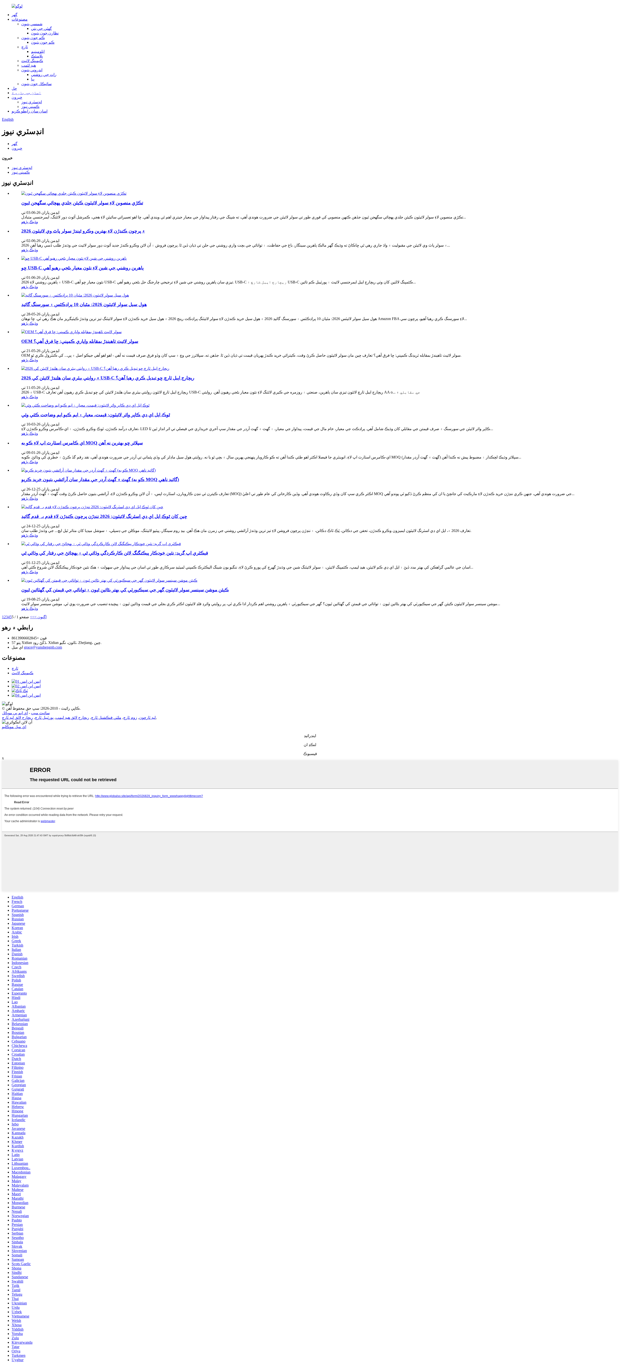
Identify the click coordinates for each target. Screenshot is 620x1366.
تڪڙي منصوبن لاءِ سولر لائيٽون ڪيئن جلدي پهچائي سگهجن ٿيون (82, 202)
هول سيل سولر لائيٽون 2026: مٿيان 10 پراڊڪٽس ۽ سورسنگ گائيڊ (84, 304)
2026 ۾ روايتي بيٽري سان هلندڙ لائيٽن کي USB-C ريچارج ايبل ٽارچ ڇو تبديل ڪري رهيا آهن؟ (107, 377)
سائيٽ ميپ (40, 713)
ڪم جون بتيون (33, 38)
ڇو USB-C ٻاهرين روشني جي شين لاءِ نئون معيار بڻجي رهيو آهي (82, 267)
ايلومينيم (38, 51)
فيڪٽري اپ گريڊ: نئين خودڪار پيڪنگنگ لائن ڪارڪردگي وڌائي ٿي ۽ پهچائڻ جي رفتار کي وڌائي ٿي (114, 552)
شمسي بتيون (31, 24)
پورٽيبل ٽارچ (44, 717)
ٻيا (32, 79)
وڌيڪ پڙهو (29, 222)
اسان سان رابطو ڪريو (29, 111)
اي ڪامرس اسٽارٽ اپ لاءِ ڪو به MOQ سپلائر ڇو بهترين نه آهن (82, 442)
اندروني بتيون (31, 70)
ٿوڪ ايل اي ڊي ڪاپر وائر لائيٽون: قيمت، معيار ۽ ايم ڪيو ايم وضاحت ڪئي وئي (95, 414)
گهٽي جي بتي (41, 28)
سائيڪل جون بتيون (36, 84)
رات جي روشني (43, 74)
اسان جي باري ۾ (26, 93)
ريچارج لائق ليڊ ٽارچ (17, 717)
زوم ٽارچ (130, 717)
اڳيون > (40, 617)
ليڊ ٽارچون (147, 717)
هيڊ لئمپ (28, 65)
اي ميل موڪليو (14, 727)
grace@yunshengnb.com (43, 647)
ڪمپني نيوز (30, 106)
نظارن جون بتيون (45, 33)
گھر (14, 15)
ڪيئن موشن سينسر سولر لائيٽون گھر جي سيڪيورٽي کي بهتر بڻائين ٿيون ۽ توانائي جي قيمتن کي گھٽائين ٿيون (125, 589)
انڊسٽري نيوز (31, 102)
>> (32, 617)
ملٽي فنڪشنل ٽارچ (106, 717)
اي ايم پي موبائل (15, 713)
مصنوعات (20, 19)
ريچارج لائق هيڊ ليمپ (72, 717)
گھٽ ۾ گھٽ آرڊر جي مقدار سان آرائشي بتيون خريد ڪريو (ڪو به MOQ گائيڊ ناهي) (100, 479)
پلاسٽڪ (37, 56)
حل (14, 88)
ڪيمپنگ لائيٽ (32, 61)
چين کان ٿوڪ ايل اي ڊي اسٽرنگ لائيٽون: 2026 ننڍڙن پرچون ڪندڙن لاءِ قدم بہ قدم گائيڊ (104, 516)
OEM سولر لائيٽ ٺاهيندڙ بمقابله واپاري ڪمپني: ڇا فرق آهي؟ (79, 341)
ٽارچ (24, 47)
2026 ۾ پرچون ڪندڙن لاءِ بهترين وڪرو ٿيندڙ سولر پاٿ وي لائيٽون (83, 230)
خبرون (17, 97)
